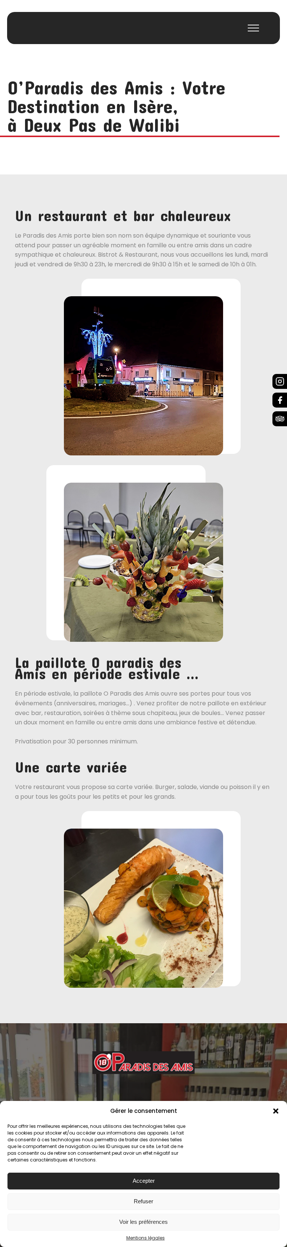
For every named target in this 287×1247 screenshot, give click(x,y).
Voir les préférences (143, 1222)
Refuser (143, 1201)
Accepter (144, 1181)
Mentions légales (145, 1238)
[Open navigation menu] (253, 28)
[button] (276, 1111)
